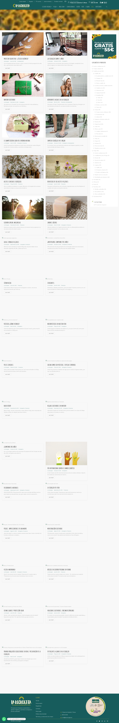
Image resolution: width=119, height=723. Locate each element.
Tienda (37, 700)
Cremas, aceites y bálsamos (102, 112)
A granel (88, 7)
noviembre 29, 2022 (14, 225)
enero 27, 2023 (57, 225)
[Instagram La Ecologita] (104, 3)
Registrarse (38, 706)
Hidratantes (99, 90)
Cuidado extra (99, 88)
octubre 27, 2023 (57, 143)
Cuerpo (96, 109)
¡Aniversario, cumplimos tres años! (57, 242)
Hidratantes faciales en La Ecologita (58, 100)
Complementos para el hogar (101, 155)
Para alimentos (98, 191)
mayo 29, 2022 (57, 326)
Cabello (96, 73)
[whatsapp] (104, 721)
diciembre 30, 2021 (58, 408)
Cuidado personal (46, 7)
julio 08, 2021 (13, 572)
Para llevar (61, 7)
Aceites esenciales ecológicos (12, 181)
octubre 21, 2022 (57, 244)
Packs (83, 7)
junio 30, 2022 (13, 285)
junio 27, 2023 (57, 184)
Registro (31, 1)
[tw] (99, 721)
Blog (92, 7)
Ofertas (78, 7)
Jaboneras (97, 162)
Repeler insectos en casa (100, 174)
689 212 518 (94, 2)
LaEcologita (6, 61)
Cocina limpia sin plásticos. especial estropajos (61, 365)
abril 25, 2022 (13, 326)
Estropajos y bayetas (101, 170)
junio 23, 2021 (57, 612)
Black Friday (7, 406)
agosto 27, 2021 (57, 531)
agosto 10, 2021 (13, 531)
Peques (96, 141)
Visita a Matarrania (9, 569)
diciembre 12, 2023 (14, 102)
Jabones (98, 117)
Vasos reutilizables (99, 194)
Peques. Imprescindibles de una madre (15, 528)
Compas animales (71, 7)
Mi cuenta (38, 1)
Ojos (99, 100)
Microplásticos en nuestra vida (56, 324)
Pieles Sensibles (8, 365)
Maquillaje (98, 95)
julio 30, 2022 (57, 285)
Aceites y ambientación (99, 66)
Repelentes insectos (99, 148)
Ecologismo (64, 61)
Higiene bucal (98, 124)
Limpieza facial (99, 92)
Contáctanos (98, 7)
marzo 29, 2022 (57, 367)
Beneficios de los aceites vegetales (57, 181)
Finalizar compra (58, 1)
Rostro (99, 102)
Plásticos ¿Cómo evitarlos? (11, 324)
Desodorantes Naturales (11, 488)
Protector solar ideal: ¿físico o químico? (16, 59)
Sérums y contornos (100, 104)
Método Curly (99, 80)
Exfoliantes (50, 283)
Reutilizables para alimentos (101, 177)
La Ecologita (50, 61)
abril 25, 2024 (57, 102)
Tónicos (98, 107)
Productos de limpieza (101, 172)
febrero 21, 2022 (13, 367)
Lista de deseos (48, 1)
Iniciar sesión (22, 1)
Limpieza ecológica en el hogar (56, 140)
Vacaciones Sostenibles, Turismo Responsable (60, 610)
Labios (99, 97)
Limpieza (97, 165)
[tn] (102, 721)
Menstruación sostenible (54, 528)
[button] (4, 719)
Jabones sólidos (52, 222)
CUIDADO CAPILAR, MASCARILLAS (12, 222)
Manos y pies (98, 129)
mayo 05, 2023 (13, 184)
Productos (63, 102)
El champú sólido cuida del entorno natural (17, 140)
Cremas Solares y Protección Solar (14, 610)
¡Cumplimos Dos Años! (10, 447)
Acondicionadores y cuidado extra (103, 76)
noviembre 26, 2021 (14, 408)
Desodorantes (99, 114)
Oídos (96, 138)
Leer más (7, 68)
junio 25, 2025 (13, 61)
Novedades (96, 179)
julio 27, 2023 (13, 143)
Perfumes (97, 143)
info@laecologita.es (67, 717)
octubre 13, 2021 (13, 449)
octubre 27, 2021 (57, 470)
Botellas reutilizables (99, 189)
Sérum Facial (7, 283)
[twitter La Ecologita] (102, 3)
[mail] (107, 721)
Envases (96, 157)
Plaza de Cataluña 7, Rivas (78, 2)
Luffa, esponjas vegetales (11, 242)
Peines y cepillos (99, 83)
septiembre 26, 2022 (14, 244)
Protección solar (98, 145)
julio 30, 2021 (57, 572)
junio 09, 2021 (13, 612)
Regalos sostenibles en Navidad (56, 406)
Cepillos (98, 167)
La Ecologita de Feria (53, 487)
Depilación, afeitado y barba (101, 119)
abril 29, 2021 (13, 656)
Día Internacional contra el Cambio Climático (60, 468)
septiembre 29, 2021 (58, 490)
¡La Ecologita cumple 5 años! (55, 59)
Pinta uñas (98, 133)
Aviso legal (38, 711)
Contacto (38, 708)
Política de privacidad (41, 714)
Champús (98, 78)
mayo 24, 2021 (57, 653)
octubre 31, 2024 (57, 61)
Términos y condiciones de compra (44, 716)
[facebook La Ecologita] (100, 3)
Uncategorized (20, 61)
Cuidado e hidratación (101, 131)
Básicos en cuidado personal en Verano (59, 569)
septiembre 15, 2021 (14, 490)
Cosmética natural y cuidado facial (102, 85)
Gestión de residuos (99, 160)
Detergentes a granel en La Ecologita (58, 651)
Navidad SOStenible (9, 100)
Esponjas (97, 121)
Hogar (55, 7)
